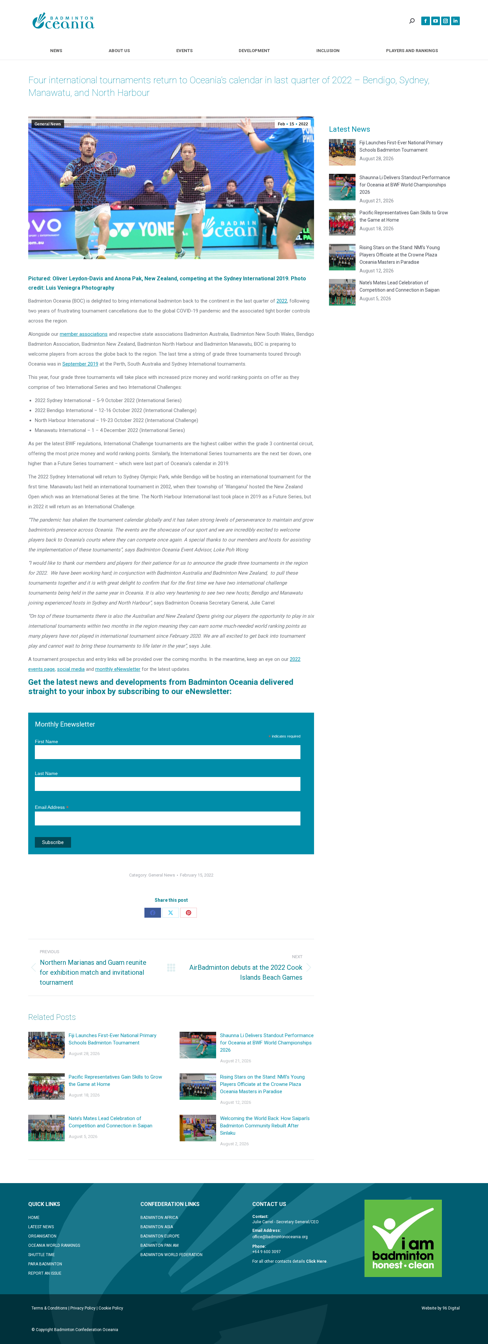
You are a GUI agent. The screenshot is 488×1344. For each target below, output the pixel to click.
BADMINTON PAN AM (159, 1245)
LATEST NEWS (41, 1227)
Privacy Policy (83, 1308)
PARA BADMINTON (45, 1264)
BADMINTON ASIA (156, 1227)
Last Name (46, 773)
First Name (46, 741)
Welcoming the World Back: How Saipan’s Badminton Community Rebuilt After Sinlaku (265, 1125)
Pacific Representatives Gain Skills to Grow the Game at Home (115, 1080)
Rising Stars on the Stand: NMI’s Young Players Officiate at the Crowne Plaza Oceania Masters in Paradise (262, 1084)
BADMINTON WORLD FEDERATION (171, 1254)
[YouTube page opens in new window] (435, 21)
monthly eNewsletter (117, 669)
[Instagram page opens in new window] (445, 21)
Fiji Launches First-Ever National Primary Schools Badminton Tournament (112, 1039)
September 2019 (80, 364)
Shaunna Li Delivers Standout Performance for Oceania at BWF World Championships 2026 (267, 1042)
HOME (34, 1217)
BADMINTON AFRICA (159, 1217)
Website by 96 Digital (441, 1308)
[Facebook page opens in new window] (425, 21)
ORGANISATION (42, 1236)
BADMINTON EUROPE (160, 1236)
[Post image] (46, 1045)
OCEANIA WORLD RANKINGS (54, 1245)
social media (71, 669)
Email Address (52, 807)
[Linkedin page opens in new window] (455, 21)
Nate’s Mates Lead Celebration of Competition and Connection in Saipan (110, 1122)
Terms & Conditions (49, 1308)
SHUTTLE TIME (41, 1254)
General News (48, 124)
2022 (282, 301)
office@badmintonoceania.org (280, 1237)
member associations (84, 334)
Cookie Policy (111, 1308)
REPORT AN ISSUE (44, 1273)
